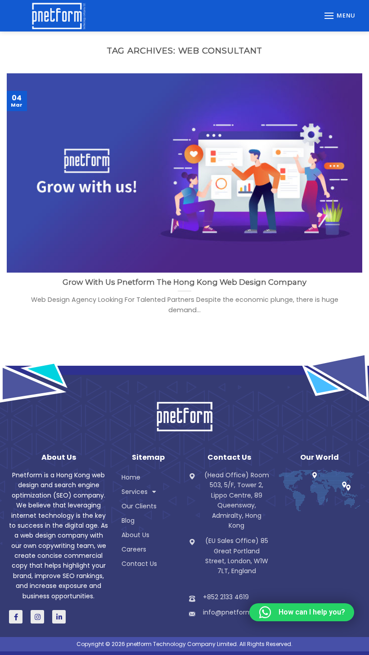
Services (135, 491)
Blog (128, 520)
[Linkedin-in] (59, 617)
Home (131, 477)
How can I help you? (312, 612)
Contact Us (139, 563)
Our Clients (139, 506)
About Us (135, 534)
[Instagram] (37, 617)
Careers (134, 549)
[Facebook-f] (15, 617)
